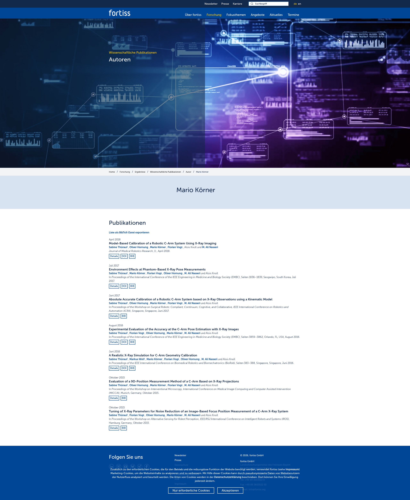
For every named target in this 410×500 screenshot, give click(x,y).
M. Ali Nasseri (210, 247)
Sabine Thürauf (118, 247)
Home (112, 172)
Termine (293, 15)
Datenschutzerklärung (227, 477)
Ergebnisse (140, 172)
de (295, 3)
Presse (225, 3)
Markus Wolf (137, 359)
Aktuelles (276, 15)
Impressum (292, 469)
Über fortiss (193, 15)
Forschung (214, 15)
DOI (124, 256)
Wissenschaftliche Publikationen (165, 172)
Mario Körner (202, 172)
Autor (188, 172)
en (299, 3)
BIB (132, 256)
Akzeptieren (230, 490)
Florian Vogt (175, 247)
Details (114, 256)
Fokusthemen (236, 15)
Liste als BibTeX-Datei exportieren (129, 232)
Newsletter (211, 3)
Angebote (258, 15)
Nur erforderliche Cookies (191, 490)
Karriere (237, 3)
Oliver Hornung (138, 247)
